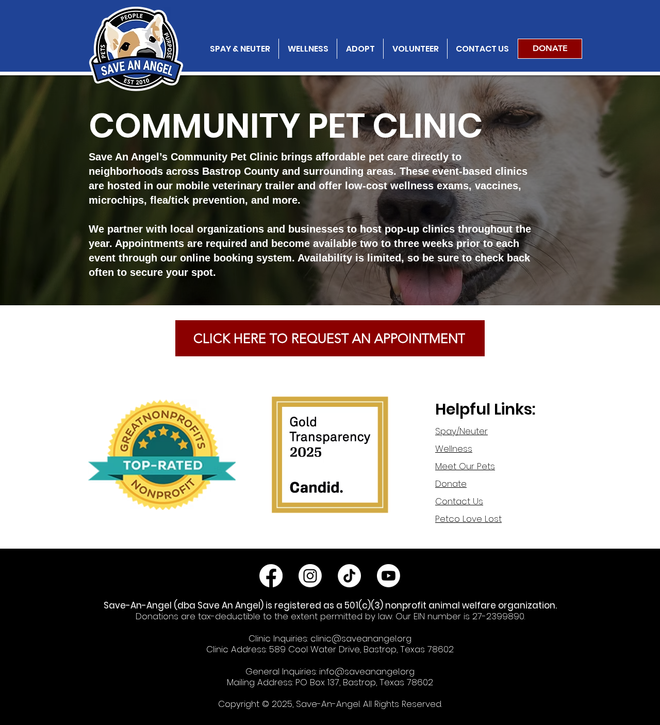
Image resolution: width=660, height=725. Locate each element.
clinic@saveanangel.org (360, 638)
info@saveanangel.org (367, 671)
